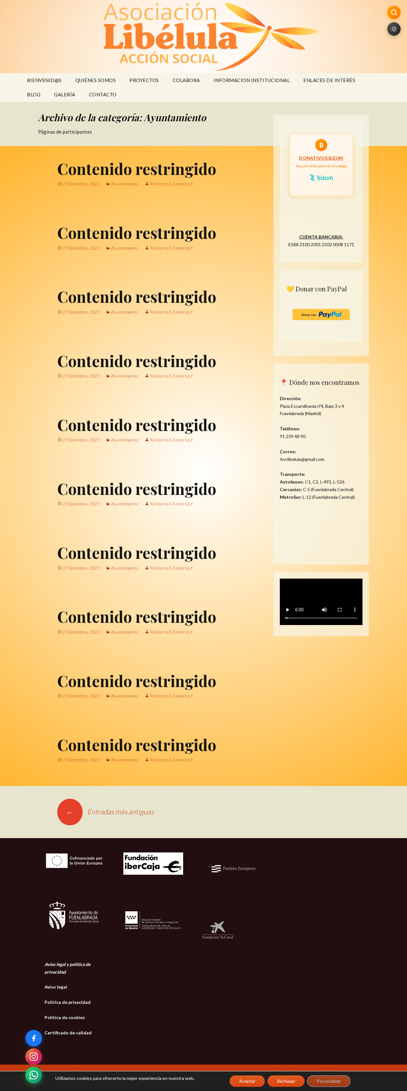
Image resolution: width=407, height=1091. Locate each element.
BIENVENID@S (44, 80)
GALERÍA (64, 94)
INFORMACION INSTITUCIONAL (252, 80)
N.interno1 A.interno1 (170, 183)
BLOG (33, 94)
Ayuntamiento (124, 183)
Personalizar (329, 1081)
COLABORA (186, 80)
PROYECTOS (144, 80)
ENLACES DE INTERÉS (329, 80)
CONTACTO (103, 94)
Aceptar (247, 1081)
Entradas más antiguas (110, 811)
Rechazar (286, 1081)
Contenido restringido (136, 168)
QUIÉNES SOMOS (95, 80)
